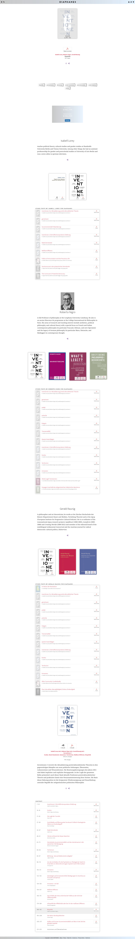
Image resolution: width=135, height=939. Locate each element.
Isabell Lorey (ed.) (56, 751)
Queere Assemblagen (48, 439)
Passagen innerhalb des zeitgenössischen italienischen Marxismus (61, 487)
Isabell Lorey (58, 54)
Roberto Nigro (67, 54)
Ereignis (44, 423)
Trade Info (69, 938)
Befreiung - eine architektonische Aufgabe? (59, 856)
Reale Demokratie (47, 243)
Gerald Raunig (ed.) (78, 751)
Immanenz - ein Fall (52, 883)
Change (67, 120)
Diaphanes (67, 2)
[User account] (129, 2)
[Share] (69, 63)
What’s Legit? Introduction (49, 479)
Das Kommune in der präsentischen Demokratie (56, 266)
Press (64, 938)
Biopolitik (50, 909)
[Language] (131, 2)
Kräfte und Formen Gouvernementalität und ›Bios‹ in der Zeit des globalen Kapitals (66, 922)
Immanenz (45, 471)
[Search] (3, 2)
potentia (44, 415)
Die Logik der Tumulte (53, 816)
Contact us (74, 938)
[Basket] (133, 2)
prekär (43, 407)
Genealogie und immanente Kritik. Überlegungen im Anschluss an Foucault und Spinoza (66, 877)
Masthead (88, 938)
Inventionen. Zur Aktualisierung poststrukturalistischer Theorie (60, 211)
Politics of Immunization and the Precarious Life (56, 258)
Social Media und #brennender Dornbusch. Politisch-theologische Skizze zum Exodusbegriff (66, 823)
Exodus (44, 455)
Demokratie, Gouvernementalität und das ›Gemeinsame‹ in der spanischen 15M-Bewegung (65, 843)
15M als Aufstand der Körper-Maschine (58, 836)
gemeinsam (45, 219)
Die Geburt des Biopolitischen (55, 915)
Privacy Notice (81, 938)
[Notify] (66, 63)
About (61, 938)
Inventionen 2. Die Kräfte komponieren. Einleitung (56, 235)
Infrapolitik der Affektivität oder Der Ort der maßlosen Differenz (66, 903)
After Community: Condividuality (51, 681)
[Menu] (1, 2)
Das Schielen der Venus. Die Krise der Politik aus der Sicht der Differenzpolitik (64, 896)
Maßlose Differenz (47, 250)
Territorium (45, 463)
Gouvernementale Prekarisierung (51, 227)
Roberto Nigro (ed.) (67, 751)
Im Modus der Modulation (49, 586)
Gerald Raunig (76, 54)
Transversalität (46, 431)
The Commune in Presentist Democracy (53, 274)
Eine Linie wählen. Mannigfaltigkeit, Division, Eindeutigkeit (58, 689)
